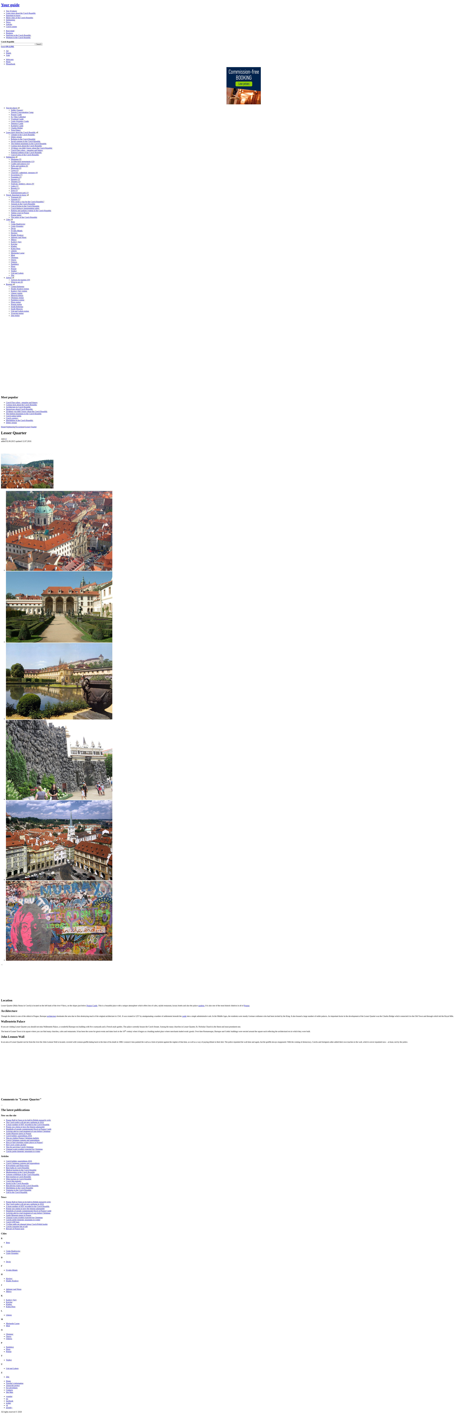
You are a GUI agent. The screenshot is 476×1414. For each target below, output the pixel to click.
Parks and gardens (19, 166)
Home (3, 427)
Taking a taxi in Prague (20, 213)
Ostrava (14, 262)
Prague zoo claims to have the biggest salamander (25, 1127)
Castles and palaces (20, 164)
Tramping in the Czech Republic (18, 1190)
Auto (8, 55)
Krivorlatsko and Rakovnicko (17, 1165)
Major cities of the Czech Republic (19, 18)
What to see (17, 282)
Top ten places (11, 108)
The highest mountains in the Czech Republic (28, 144)
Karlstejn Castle (17, 126)
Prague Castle (16, 115)
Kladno (14, 246)
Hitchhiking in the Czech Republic (19, 420)
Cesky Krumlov (17, 226)
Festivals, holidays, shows (22, 184)
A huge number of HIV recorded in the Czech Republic (27, 1125)
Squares (15, 179)
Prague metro (16, 215)
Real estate (10, 31)
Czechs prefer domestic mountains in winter (23, 1151)
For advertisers (11, 1388)
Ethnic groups (16, 137)
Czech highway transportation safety (25, 208)
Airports (15, 199)
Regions (9, 284)
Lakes (14, 186)
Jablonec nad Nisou (18, 237)
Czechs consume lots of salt (17, 1226)
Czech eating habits (13, 416)
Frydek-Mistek (16, 231)
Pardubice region (17, 300)
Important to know (13, 15)
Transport (16, 197)
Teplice (14, 271)
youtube (9, 1396)
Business (9, 33)
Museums (16, 168)
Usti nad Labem (17, 273)
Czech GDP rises (12, 1222)
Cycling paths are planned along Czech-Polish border (27, 1224)
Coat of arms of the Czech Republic (25, 155)
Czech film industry (13, 1181)
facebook (9, 1401)
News (8, 22)
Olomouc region (17, 298)
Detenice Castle (17, 123)
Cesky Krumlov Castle (20, 121)
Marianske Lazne (17, 253)
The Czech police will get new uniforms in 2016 (25, 1122)
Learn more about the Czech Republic (21, 13)
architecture (51, 1016)
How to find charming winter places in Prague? (24, 1142)
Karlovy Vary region (19, 291)
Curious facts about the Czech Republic (26, 146)
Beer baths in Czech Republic (17, 1168)
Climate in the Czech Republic (23, 135)
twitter (8, 1403)
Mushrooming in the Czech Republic (20, 1172)
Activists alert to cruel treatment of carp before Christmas (28, 1131)
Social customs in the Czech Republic (25, 141)
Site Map (9, 1392)
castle (184, 1016)
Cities (8, 219)
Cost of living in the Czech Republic (25, 206)
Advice (9, 278)
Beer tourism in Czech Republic (18, 1177)
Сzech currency (12, 418)
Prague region (16, 304)
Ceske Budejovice (18, 224)
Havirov (14, 233)
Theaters (15, 182)
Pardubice (15, 264)
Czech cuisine (11, 27)
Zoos (14, 190)
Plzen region (16, 302)
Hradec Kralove (17, 235)
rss (7, 1399)
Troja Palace (16, 130)
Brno (13, 222)
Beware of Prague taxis (15, 1229)
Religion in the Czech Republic (23, 139)
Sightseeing (10, 20)
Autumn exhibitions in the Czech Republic (22, 1174)
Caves (14, 170)
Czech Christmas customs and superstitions (23, 1140)
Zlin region (15, 316)
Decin (13, 228)
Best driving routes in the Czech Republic (22, 1186)
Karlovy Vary (16, 242)
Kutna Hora (15, 249)
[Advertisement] (19, 356)
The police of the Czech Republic (24, 217)
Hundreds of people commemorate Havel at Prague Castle (28, 1129)
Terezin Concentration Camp (22, 112)
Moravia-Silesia (17, 295)
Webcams (10, 59)
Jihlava (13, 240)
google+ (9, 1408)
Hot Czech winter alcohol (16, 1145)
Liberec (14, 251)
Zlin (12, 275)
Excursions (16, 175)
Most (13, 255)
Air (7, 51)
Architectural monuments (22, 161)
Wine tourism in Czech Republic (18, 1179)
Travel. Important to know (16, 195)
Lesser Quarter (31, 427)
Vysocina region (17, 313)
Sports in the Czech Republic (17, 1183)
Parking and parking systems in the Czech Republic (31, 211)
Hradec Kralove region (20, 289)
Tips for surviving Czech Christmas (20, 1147)
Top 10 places (11, 11)
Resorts (15, 188)
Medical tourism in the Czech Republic (21, 1170)
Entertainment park (20, 193)
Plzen (13, 266)
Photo (8, 62)
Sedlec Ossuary (17, 110)
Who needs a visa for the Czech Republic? (27, 202)
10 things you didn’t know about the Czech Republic (31, 148)
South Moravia (17, 309)
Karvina (14, 244)
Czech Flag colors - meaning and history (22, 402)
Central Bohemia (17, 286)
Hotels (8, 53)
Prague (13, 269)
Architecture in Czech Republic (18, 407)
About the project (13, 1385)
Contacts (9, 1390)
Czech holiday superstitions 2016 (19, 1136)
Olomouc (14, 257)
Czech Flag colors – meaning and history (27, 150)
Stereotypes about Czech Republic (19, 409)
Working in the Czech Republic (18, 37)
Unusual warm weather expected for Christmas (24, 1149)
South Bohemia (17, 307)
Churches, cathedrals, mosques (24, 173)
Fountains (16, 177)
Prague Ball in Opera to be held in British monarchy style (28, 1120)
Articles (9, 24)
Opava (13, 260)
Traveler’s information (14, 1383)
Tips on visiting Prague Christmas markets (22, 1138)
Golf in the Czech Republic (16, 1192)
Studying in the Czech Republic (18, 35)
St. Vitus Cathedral (18, 117)
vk (7, 1405)
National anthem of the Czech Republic (26, 152)
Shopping (16, 159)
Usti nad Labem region (20, 311)
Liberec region (16, 293)
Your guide (10, 5)
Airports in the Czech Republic (23, 204)
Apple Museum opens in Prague (18, 1133)
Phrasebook (10, 64)
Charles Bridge (17, 128)
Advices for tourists (20, 280)
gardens (201, 1006)
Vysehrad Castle (17, 119)
